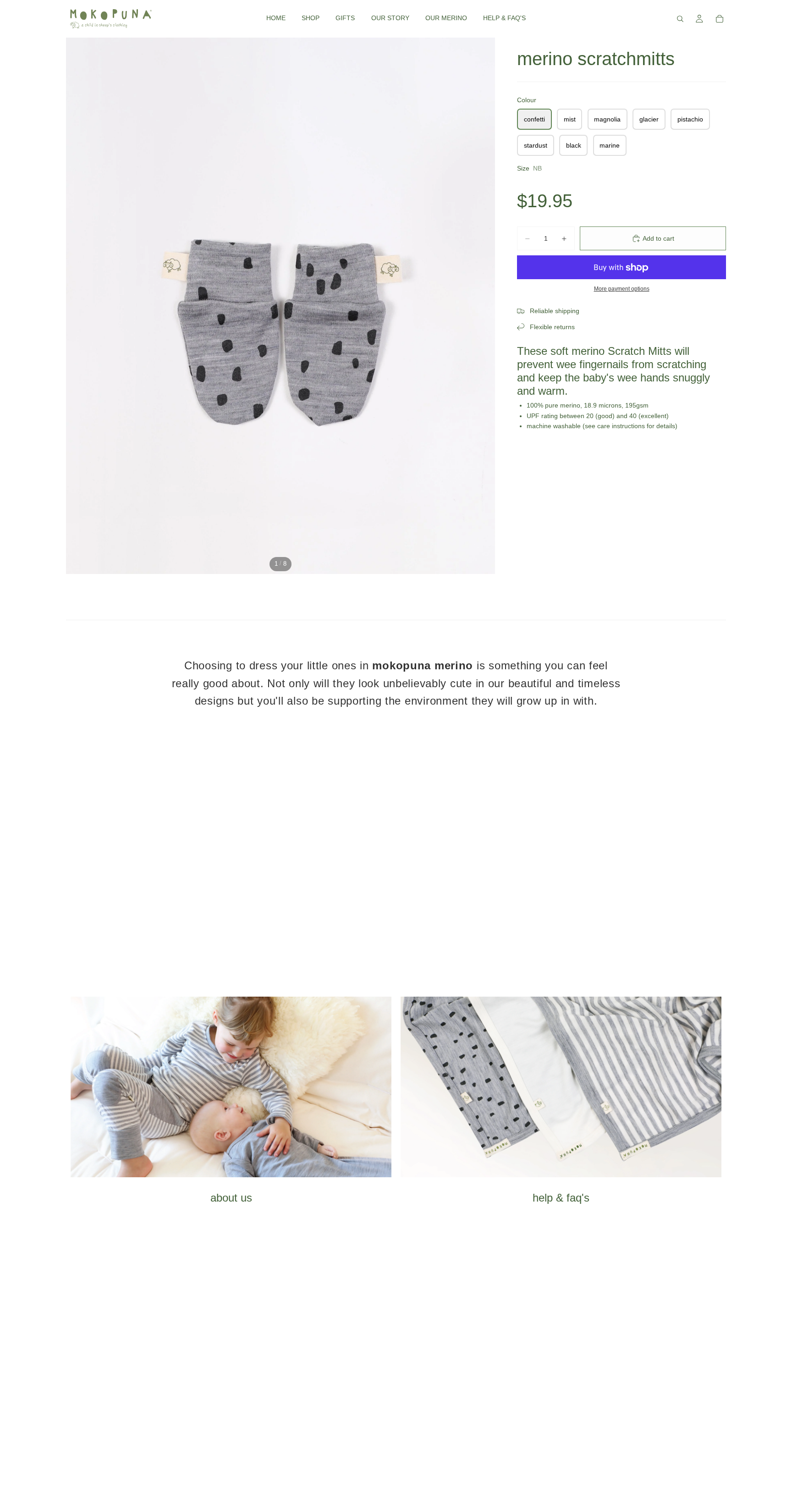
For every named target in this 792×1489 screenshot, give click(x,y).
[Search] (680, 19)
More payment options (621, 289)
